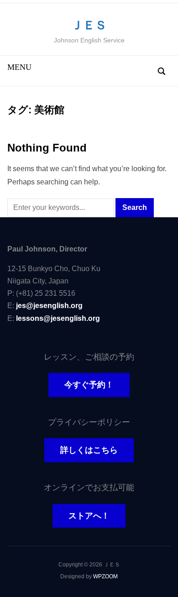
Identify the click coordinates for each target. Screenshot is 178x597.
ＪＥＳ (89, 25)
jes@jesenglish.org (49, 305)
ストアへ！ (89, 515)
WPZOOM (105, 576)
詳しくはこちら (89, 450)
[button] (19, 67)
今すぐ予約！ (89, 384)
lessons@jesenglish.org (58, 318)
